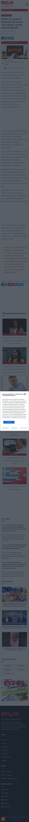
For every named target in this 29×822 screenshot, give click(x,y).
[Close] (25, 394)
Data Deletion (5, 427)
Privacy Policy (23, 427)
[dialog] (14, 411)
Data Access (14, 427)
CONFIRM (9, 422)
